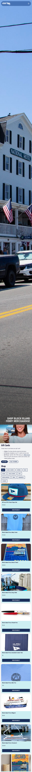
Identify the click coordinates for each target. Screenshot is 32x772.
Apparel (19, 469)
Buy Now (4, 461)
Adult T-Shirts (10, 469)
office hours (27, 455)
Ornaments (21, 477)
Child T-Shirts (11, 473)
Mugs (14, 477)
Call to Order (13, 461)
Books (3, 473)
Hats (19, 473)
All (3, 469)
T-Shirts (4, 480)
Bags (25, 469)
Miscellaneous (5, 477)
